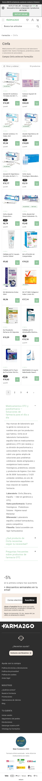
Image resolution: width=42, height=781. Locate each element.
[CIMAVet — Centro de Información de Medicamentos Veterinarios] (31, 761)
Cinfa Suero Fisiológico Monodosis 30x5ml (30, 175)
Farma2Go (6, 35)
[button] (22, 20)
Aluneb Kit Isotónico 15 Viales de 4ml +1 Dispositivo (10, 95)
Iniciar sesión (7, 715)
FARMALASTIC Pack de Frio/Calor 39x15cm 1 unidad (11, 371)
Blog (3, 703)
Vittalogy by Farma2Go (11, 729)
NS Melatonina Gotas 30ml (10, 293)
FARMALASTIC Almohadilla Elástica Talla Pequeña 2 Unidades (29, 331)
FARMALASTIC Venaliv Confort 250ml (11, 255)
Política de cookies (9, 675)
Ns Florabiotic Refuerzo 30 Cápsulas (11, 331)
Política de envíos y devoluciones (15, 668)
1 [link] (8, 392)
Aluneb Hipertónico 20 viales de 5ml (30, 135)
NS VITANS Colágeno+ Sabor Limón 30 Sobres (30, 293)
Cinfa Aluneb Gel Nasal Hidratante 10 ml (29, 215)
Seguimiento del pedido (11, 719)
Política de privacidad (10, 671)
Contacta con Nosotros (19, 653)
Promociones (7, 697)
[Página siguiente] (33, 392)
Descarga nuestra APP (10, 725)
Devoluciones (7, 722)
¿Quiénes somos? (9, 690)
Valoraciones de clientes (11, 700)
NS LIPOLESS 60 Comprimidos (28, 255)
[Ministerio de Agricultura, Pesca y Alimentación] (21, 767)
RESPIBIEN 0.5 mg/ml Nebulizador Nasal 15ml (30, 371)
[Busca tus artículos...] (37, 26)
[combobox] (21, 26)
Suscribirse (29, 600)
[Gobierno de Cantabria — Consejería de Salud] (31, 767)
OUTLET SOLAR (21, 14)
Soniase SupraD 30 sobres (29, 95)
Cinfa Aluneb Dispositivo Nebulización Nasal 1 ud (10, 215)
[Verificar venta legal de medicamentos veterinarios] (10, 767)
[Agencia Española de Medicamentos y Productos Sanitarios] (10, 761)
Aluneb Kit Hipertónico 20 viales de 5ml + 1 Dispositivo (11, 175)
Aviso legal (6, 678)
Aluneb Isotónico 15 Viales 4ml (10, 135)
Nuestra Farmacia (9, 693)
